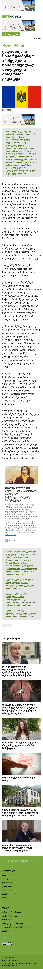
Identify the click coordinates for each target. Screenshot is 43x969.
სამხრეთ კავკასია (10, 894)
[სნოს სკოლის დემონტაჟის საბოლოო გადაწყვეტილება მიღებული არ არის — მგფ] (21, 796)
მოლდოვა (7, 625)
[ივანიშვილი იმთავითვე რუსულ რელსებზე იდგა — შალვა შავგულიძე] (21, 831)
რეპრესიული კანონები (12, 923)
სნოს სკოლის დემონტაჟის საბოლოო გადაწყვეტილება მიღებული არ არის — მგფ (20, 812)
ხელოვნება (7, 890)
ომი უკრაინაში (8, 920)
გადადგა (32, 184)
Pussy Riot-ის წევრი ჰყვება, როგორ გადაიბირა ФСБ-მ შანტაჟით (19, 745)
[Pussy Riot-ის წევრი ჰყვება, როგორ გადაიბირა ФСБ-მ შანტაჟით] (21, 729)
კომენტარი (7, 886)
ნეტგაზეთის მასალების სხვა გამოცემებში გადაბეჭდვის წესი (19, 964)
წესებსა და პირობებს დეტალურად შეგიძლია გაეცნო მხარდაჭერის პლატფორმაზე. (21, 614)
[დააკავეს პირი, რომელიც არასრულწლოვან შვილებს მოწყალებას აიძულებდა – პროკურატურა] (21, 691)
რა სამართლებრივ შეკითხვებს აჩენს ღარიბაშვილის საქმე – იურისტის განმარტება (16, 671)
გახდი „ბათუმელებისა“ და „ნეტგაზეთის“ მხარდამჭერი (20, 600)
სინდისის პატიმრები (11, 912)
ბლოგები (6, 898)
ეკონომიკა (7, 883)
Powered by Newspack (10, 960)
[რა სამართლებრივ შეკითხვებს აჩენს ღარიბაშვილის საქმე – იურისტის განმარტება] (21, 653)
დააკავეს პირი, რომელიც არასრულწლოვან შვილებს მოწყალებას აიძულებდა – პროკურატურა (19, 709)
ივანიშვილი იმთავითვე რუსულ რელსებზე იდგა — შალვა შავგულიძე (17, 847)
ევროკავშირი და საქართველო (16, 927)
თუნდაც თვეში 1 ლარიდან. (19, 605)
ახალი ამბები (13, 45)
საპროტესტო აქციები (11, 916)
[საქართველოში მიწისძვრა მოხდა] (21, 764)
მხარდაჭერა (11, 34)
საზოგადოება (8, 879)
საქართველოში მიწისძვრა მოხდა (19, 779)
